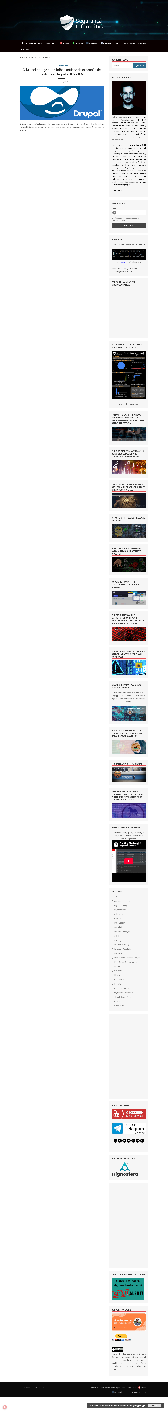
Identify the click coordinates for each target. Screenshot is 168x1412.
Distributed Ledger (122, 931)
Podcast (79, 43)
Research (50, 43)
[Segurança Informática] (22, 43)
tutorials (117, 1001)
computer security (122, 901)
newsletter (118, 970)
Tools (117, 43)
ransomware (119, 979)
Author (25, 49)
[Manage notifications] (5, 1407)
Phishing (117, 975)
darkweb (118, 918)
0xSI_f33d (93, 43)
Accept (155, 1405)
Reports (117, 984)
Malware (118, 953)
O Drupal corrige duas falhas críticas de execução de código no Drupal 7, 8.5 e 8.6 (62, 72)
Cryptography (120, 909)
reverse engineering (122, 988)
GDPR (116, 936)
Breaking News (33, 43)
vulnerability (61, 66)
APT (116, 896)
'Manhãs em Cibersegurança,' (125, 182)
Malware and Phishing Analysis (127, 957)
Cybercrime (119, 914)
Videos (65, 43)
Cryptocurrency (120, 905)
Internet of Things (122, 944)
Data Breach (119, 923)
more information (139, 1405)
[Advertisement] (131, 1055)
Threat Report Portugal (124, 997)
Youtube (144, 1387)
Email (114, 208)
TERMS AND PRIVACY (139, 1392)
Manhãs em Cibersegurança (126, 962)
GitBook (107, 43)
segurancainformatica (123, 992)
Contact (142, 43)
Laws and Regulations (123, 949)
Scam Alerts (129, 43)
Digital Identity (120, 927)
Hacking (117, 940)
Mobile (117, 966)
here (123, 190)
